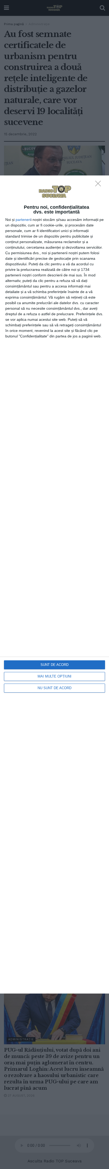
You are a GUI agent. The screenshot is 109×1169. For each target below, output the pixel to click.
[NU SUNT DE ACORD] (99, 185)
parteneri (23, 219)
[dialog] (54, 584)
